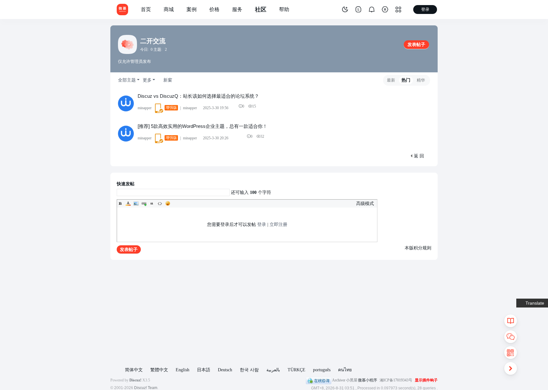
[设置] (385, 9)
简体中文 (134, 369)
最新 (391, 80)
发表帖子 (416, 44)
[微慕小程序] (122, 9)
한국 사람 (249, 369)
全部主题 (127, 80)
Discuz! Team (145, 388)
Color (128, 203)
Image (136, 203)
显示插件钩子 (426, 380)
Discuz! (135, 380)
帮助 (284, 9)
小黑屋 (351, 380)
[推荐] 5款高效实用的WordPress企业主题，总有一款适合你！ (202, 126)
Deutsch (225, 369)
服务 (237, 9)
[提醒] (371, 9)
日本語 (203, 369)
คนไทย (345, 369)
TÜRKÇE (296, 369)
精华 (421, 80)
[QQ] (318, 380)
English (182, 369)
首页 (146, 9)
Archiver (338, 380)
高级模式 (365, 203)
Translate (534, 303)
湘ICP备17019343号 (396, 380)
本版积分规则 (418, 248)
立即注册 (278, 224)
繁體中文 (159, 369)
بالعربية (273, 369)
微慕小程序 (367, 380)
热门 (405, 80)
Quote (152, 203)
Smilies (168, 203)
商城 (169, 9)
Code (160, 203)
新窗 (167, 80)
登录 (261, 224)
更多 (147, 80)
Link (144, 203)
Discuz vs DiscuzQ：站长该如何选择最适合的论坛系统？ (198, 96)
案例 (191, 9)
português (321, 369)
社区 (260, 9)
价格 (214, 9)
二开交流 (153, 40)
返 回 (419, 156)
